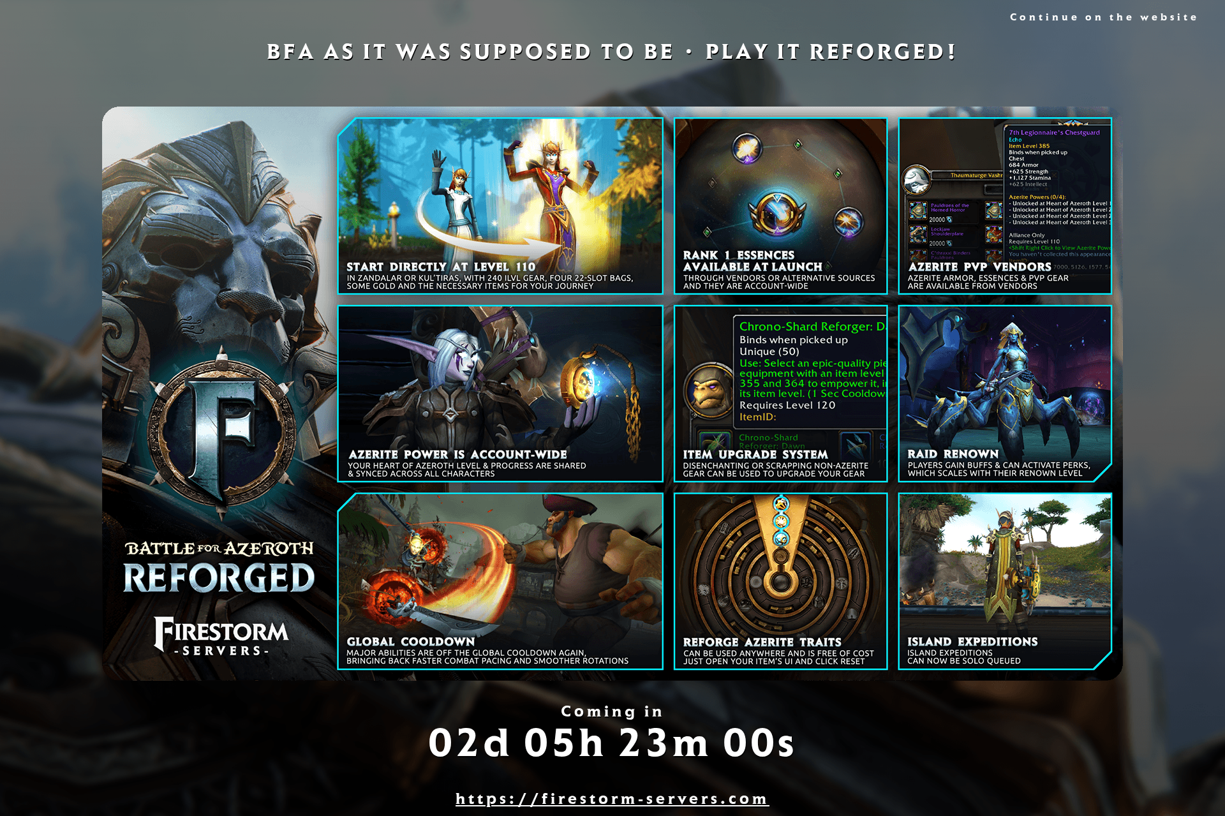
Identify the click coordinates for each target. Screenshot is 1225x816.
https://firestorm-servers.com (612, 801)
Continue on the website (1104, 18)
